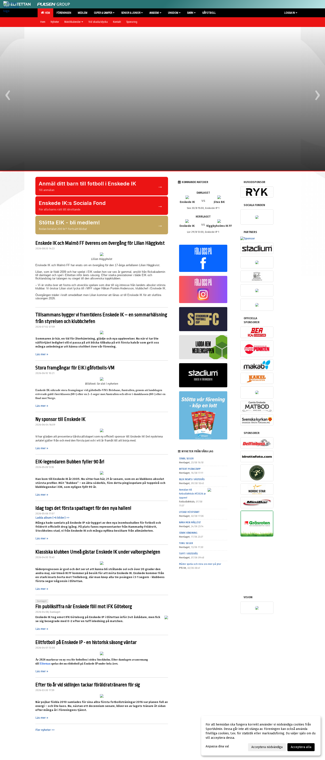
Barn (190, 12)
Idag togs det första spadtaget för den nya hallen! (83, 508)
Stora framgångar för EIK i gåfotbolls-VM (75, 367)
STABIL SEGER (186, 458)
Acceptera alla (301, 747)
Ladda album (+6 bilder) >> (52, 517)
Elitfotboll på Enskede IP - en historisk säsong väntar (86, 642)
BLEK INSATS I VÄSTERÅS (192, 479)
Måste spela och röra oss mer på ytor (200, 564)
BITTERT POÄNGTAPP (190, 469)
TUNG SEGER (186, 543)
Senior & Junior (130, 12)
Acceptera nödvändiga (267, 747)
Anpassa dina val (217, 746)
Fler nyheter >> (45, 729)
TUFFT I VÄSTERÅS (188, 553)
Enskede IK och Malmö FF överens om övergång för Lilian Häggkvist (100, 243)
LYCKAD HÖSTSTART (189, 512)
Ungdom (173, 12)
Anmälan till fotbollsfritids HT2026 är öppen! (192, 493)
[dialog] (261, 736)
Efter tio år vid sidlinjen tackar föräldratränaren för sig (87, 684)
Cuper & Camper (103, 12)
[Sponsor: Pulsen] (53, 3)
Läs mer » (41, 354)
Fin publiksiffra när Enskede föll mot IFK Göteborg (83, 606)
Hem (47, 12)
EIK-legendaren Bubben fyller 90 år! (69, 461)
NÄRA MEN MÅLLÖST (190, 522)
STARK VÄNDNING (188, 532)
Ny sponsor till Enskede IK (60, 419)
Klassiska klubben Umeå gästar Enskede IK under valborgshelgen (97, 552)
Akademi (154, 12)
